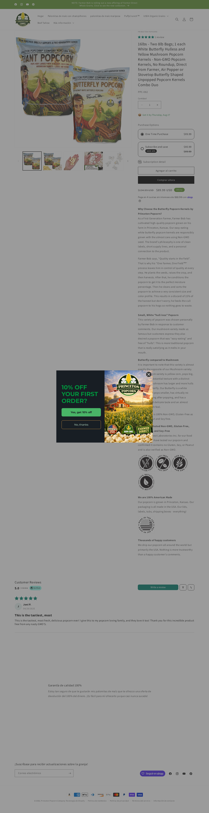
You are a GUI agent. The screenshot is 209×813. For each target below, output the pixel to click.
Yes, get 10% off (81, 412)
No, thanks (81, 424)
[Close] (149, 374)
